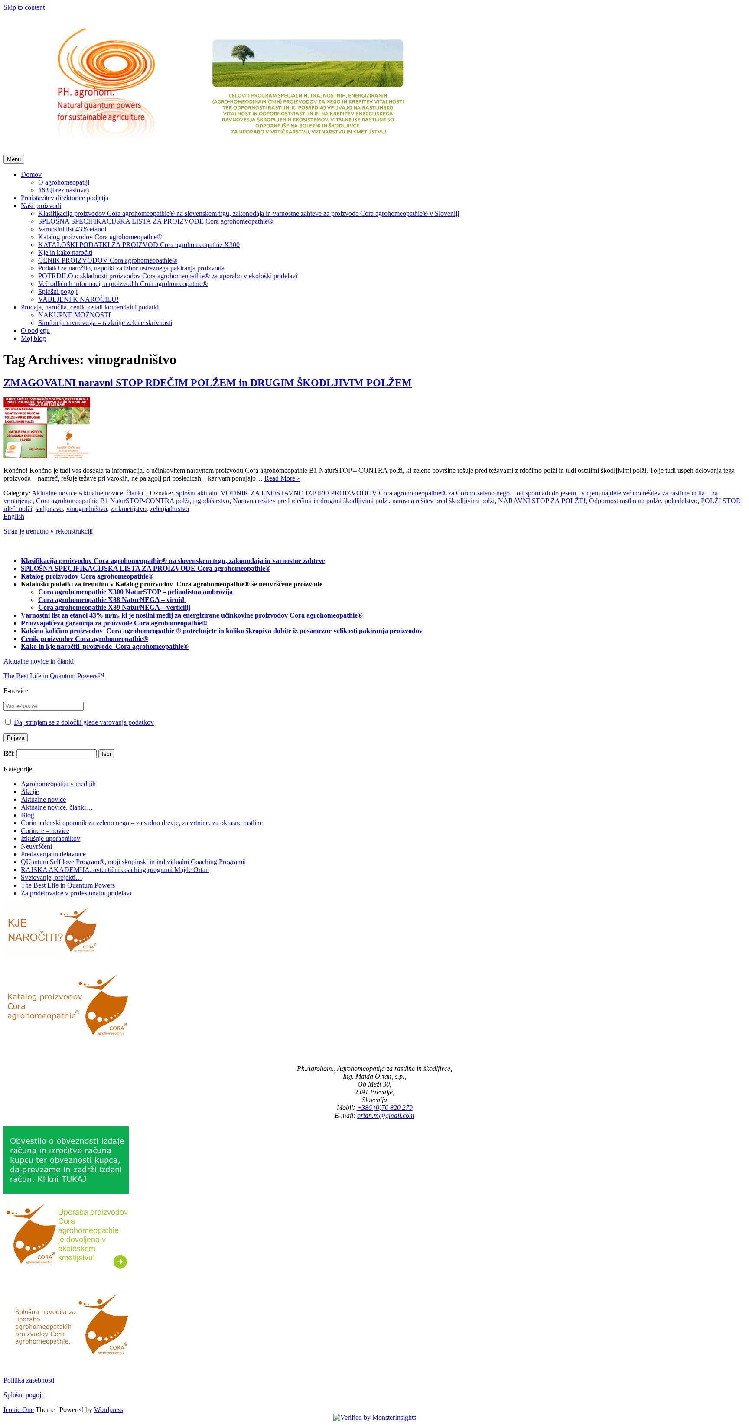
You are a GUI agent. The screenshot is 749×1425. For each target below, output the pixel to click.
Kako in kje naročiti (51, 646)
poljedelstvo (680, 500)
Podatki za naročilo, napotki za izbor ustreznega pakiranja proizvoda (131, 268)
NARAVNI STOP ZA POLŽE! (542, 500)
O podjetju (35, 330)
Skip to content (24, 7)
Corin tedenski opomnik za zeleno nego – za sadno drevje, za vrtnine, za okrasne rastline (142, 822)
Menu (14, 159)
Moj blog (33, 338)
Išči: (9, 753)
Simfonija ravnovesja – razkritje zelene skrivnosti (105, 322)
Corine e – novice (45, 830)
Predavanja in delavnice (53, 854)
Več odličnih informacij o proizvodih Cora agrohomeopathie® (123, 283)
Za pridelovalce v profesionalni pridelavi (76, 893)
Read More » (282, 478)
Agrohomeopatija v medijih (58, 783)
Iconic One (18, 1409)
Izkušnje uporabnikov (50, 838)
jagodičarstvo (211, 500)
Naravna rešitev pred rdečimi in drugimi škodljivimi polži (311, 500)
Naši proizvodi (41, 205)
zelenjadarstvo (169, 508)
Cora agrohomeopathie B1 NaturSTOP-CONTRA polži (112, 500)
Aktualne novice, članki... (113, 493)
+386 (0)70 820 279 (385, 1107)
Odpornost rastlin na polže (625, 500)
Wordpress (108, 1409)
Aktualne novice (54, 493)
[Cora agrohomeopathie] (227, 150)
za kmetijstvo (129, 508)
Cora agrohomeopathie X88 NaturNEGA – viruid (112, 599)
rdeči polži (17, 508)
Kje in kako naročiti (65, 252)
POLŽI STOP (720, 500)
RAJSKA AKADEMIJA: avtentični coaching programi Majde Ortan (115, 869)
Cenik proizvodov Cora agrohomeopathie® (84, 638)
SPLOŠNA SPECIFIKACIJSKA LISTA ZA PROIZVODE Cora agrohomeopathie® (155, 221)
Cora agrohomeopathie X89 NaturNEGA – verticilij (114, 607)
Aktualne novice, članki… (57, 807)
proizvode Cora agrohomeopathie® (136, 646)
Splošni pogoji (58, 291)
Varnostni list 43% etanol (72, 229)
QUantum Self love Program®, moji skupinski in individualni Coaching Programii (133, 861)
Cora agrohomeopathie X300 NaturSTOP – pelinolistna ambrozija (135, 591)
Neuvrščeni (36, 846)
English (13, 516)
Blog (27, 815)
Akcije (30, 791)
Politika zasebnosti (28, 1380)
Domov (31, 174)
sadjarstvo (49, 508)
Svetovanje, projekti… (51, 877)
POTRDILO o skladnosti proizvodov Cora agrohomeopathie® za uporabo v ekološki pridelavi (167, 276)
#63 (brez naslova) (63, 190)
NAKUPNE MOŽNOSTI (74, 315)
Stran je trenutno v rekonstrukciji (48, 531)
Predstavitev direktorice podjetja (64, 198)
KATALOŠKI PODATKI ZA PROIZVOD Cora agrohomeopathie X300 (139, 244)
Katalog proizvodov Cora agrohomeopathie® (100, 237)
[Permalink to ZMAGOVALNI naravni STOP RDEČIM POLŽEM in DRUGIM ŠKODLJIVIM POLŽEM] (46, 455)
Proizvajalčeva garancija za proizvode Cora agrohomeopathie (111, 623)
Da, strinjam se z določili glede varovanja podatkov (84, 722)
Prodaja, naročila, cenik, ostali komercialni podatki (90, 307)
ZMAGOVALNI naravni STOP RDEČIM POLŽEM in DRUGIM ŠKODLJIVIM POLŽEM (207, 382)
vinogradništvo (86, 508)
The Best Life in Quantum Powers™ (53, 676)
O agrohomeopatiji (63, 182)
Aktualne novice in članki (38, 661)
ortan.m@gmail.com (385, 1115)
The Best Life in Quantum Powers (68, 885)
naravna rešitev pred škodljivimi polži (443, 500)
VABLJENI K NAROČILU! (78, 299)
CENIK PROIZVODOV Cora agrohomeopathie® (107, 260)
